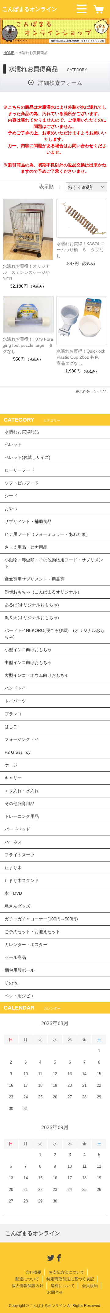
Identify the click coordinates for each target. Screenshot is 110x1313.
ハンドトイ (15, 688)
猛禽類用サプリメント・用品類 (34, 579)
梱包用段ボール (20, 970)
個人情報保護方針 (27, 1285)
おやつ (11, 508)
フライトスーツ (20, 854)
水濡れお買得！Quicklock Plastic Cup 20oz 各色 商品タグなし (81, 357)
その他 (11, 983)
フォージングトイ (22, 739)
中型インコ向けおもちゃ (28, 662)
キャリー (13, 777)
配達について (27, 1279)
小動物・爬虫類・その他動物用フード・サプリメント (54, 563)
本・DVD (13, 893)
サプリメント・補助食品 (28, 521)
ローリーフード (20, 470)
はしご (11, 726)
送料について (63, 1285)
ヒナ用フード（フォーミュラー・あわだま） (47, 534)
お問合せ (55, 1292)
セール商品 (15, 957)
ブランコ (13, 713)
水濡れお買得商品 (22, 431)
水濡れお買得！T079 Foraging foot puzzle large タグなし (28, 345)
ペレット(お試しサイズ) (27, 457)
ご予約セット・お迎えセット (32, 931)
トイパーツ (15, 700)
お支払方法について (66, 1272)
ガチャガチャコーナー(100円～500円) (41, 918)
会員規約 (90, 1285)
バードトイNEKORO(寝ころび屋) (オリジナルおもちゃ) (55, 633)
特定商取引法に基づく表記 (70, 1279)
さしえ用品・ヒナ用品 (26, 547)
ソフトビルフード (22, 483)
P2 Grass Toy (18, 752)
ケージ (11, 765)
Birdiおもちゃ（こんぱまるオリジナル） (43, 591)
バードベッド (17, 829)
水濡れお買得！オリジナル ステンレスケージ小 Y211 (28, 272)
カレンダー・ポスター (26, 944)
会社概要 (33, 1272)
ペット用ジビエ (20, 995)
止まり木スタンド (22, 880)
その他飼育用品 (20, 803)
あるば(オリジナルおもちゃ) (32, 604)
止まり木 (13, 867)
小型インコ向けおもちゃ (28, 649)
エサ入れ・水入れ (22, 790)
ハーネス (13, 842)
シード (11, 495)
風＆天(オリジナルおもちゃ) (32, 617)
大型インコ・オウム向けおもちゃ (37, 675)
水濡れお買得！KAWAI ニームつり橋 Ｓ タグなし (81, 249)
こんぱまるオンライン (29, 9)
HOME (8, 53)
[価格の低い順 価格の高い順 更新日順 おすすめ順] (86, 186)
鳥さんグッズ (17, 906)
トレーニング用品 (22, 816)
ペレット (13, 444)
